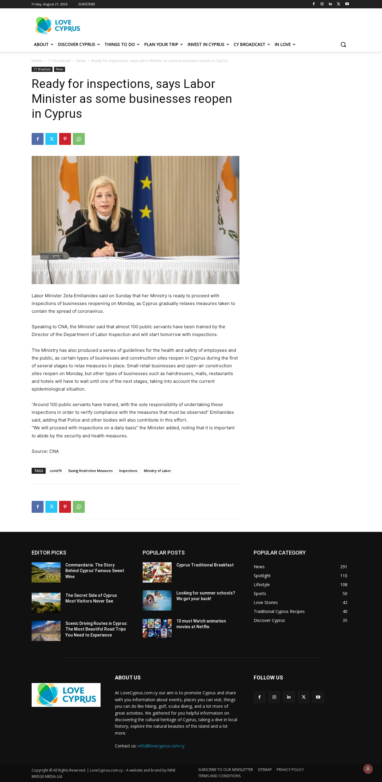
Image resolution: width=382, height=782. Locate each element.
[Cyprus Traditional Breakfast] (157, 572)
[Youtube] (347, 4)
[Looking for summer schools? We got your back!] (157, 600)
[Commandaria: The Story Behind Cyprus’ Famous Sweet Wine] (46, 572)
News (81, 60)
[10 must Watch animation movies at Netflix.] (157, 628)
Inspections (128, 470)
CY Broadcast (59, 60)
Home (37, 60)
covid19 (56, 470)
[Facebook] (313, 4)
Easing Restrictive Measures (90, 470)
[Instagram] (322, 4)
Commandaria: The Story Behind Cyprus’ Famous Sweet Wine (94, 571)
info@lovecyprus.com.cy (161, 746)
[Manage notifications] (368, 769)
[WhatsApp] (79, 139)
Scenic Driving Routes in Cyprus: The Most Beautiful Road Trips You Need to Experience (96, 629)
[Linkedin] (330, 4)
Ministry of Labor (157, 470)
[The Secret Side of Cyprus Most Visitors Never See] (46, 603)
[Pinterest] (65, 139)
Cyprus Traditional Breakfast (205, 565)
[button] (343, 44)
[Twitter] (338, 4)
